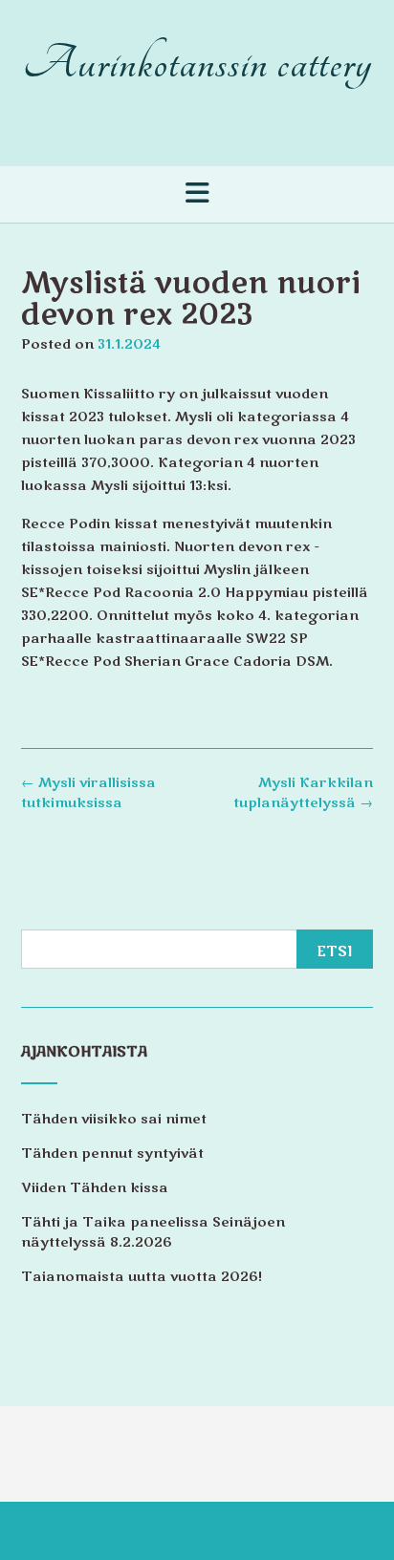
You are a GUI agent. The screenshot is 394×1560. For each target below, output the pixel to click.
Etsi (334, 951)
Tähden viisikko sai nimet (114, 1119)
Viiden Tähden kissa (94, 1188)
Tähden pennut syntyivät (112, 1153)
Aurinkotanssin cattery (197, 63)
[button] (197, 193)
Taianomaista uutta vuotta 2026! (141, 1277)
